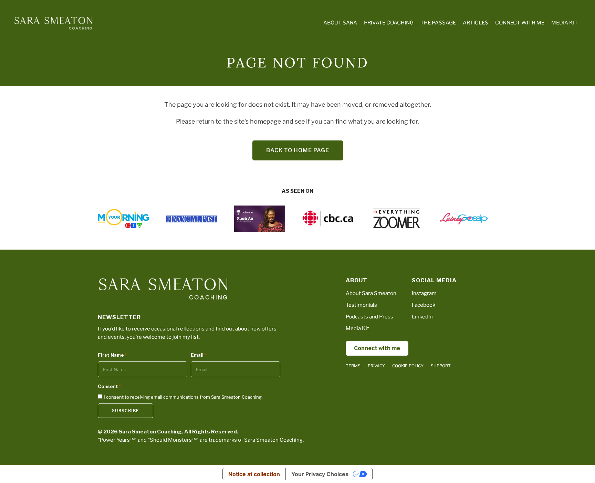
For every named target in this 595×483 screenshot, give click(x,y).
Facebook (423, 305)
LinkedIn (422, 317)
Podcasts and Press (369, 317)
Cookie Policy (408, 365)
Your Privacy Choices (319, 474)
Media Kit (357, 328)
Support (441, 365)
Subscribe (125, 410)
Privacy (376, 365)
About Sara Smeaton (371, 293)
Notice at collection (254, 474)
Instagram (424, 293)
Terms (353, 365)
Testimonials (361, 305)
